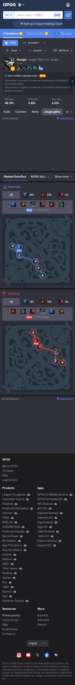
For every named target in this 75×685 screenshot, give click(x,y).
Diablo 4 (7, 559)
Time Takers (10, 568)
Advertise (43, 620)
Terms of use (10, 620)
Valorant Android (48, 513)
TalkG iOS (43, 536)
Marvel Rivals (10, 536)
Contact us (8, 633)
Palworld (7, 503)
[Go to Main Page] (9, 4)
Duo (4, 582)
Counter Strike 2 (12, 550)
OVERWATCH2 (11, 526)
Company (8, 470)
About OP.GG (10, 466)
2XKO (5, 563)
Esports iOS (45, 545)
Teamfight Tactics (13, 499)
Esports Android (47, 540)
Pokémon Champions (15, 508)
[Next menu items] (56, 33)
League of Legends (14, 494)
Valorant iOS (45, 517)
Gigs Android (45, 522)
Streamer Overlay (13, 600)
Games (6, 577)
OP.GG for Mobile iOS (50, 499)
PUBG (5, 517)
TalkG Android (46, 531)
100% (13, 42)
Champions (12, 33)
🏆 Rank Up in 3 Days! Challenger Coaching (40, 24)
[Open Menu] (68, 4)
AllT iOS (42, 508)
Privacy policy (11, 615)
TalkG (5, 586)
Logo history (9, 479)
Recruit (42, 624)
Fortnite (7, 554)
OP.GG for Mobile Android (53, 494)
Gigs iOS (43, 526)
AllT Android (45, 503)
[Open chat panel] (72, 81)
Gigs (5, 596)
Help (5, 624)
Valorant (7, 513)
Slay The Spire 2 (12, 545)
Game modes (37, 33)
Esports (7, 591)
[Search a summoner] (57, 15)
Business (43, 615)
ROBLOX (7, 522)
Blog (5, 475)
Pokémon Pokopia (13, 531)
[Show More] (21, 4)
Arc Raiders (9, 540)
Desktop (7, 573)
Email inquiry (10, 629)
